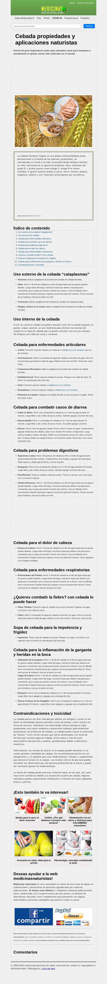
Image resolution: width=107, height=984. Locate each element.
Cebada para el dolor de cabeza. (31, 248)
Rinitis (47, 18)
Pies (39, 18)
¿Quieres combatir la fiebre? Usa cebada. (35, 255)
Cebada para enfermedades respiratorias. (35, 252)
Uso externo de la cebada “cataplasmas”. (35, 232)
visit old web (48, 968)
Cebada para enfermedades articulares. (35, 238)
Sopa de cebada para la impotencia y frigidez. (37, 258)
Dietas (72, 3)
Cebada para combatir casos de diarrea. (35, 242)
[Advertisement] (53, 75)
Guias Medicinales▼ (24, 18)
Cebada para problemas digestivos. (33, 245)
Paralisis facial (71, 18)
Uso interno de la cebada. (29, 235)
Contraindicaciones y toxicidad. (31, 265)
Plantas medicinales (85, 3)
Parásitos (85, 18)
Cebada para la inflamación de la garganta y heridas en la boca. (45, 261)
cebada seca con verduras (73, 350)
